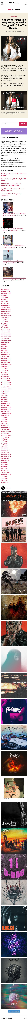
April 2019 (4, 399)
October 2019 (5, 387)
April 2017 (4, 446)
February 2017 (5, 450)
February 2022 (5, 330)
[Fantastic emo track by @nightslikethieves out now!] (14, 737)
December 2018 (6, 407)
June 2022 (4, 322)
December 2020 (6, 358)
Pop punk (12, 112)
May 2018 (4, 421)
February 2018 (5, 427)
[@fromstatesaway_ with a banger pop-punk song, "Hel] (14, 789)
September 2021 (6, 340)
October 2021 (5, 338)
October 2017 (5, 433)
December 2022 (6, 309)
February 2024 (5, 291)
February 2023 (5, 305)
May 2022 (4, 324)
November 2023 (6, 293)
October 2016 (5, 458)
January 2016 (5, 472)
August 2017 (5, 438)
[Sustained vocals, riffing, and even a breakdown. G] (14, 841)
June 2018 (4, 419)
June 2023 (4, 297)
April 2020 (4, 374)
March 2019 (4, 401)
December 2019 (6, 383)
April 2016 (4, 468)
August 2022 (5, 317)
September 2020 (6, 364)
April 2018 (4, 423)
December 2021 (6, 334)
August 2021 (5, 342)
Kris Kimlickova (10, 215)
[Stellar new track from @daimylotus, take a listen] (14, 867)
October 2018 (5, 411)
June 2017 (4, 442)
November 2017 (6, 431)
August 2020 (5, 366)
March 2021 (4, 352)
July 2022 (4, 319)
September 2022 (6, 315)
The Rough (14, 113)
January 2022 (5, 332)
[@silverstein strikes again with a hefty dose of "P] (14, 659)
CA (4, 112)
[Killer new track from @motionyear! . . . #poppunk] (14, 996)
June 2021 (4, 346)
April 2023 (4, 301)
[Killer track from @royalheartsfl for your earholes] (14, 815)
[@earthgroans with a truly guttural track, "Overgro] (14, 607)
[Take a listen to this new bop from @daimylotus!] (14, 711)
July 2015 (4, 476)
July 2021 (4, 344)
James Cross (11, 31)
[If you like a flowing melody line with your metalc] (14, 944)
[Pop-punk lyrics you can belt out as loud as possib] (14, 633)
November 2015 (6, 474)
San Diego (20, 112)
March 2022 (4, 328)
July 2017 (4, 440)
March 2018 (4, 425)
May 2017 (4, 444)
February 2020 (5, 379)
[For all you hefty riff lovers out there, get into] (14, 504)
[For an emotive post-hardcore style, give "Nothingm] (14, 685)
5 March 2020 (20, 31)
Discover (14, 16)
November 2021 (6, 336)
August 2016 (5, 460)
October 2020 (5, 362)
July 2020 (4, 368)
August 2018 (5, 415)
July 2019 (4, 393)
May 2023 (4, 299)
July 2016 (4, 462)
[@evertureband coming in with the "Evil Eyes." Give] (14, 763)
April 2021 (4, 350)
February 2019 (5, 403)
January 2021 (5, 356)
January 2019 (5, 405)
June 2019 (4, 395)
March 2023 (4, 303)
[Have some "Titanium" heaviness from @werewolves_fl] (14, 970)
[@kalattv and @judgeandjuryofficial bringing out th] (14, 555)
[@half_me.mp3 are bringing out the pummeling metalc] (14, 918)
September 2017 (6, 436)
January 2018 (5, 429)
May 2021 (4, 348)
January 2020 (5, 381)
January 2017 (5, 452)
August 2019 (5, 391)
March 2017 (4, 448)
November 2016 (6, 456)
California (7, 112)
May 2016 (4, 466)
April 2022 (4, 326)
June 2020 (4, 370)
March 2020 (5, 376)
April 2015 (4, 480)
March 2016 (4, 470)
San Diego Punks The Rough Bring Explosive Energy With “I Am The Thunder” (14, 24)
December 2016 (6, 454)
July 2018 (4, 417)
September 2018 (6, 413)
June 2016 (4, 464)
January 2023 (5, 307)
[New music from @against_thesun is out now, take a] (14, 581)
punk (16, 112)
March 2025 (4, 289)
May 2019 (4, 397)
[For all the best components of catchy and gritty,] (14, 530)
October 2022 (5, 313)
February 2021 (5, 354)
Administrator (14, 230)
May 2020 (4, 372)
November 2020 (6, 360)
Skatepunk (8, 113)
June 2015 (4, 478)
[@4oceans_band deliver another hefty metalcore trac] (14, 892)
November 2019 (6, 385)
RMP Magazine (14, 3)
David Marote (16, 280)
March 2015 (4, 482)
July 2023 (4, 295)
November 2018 (6, 409)
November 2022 (6, 311)
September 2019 (6, 389)
